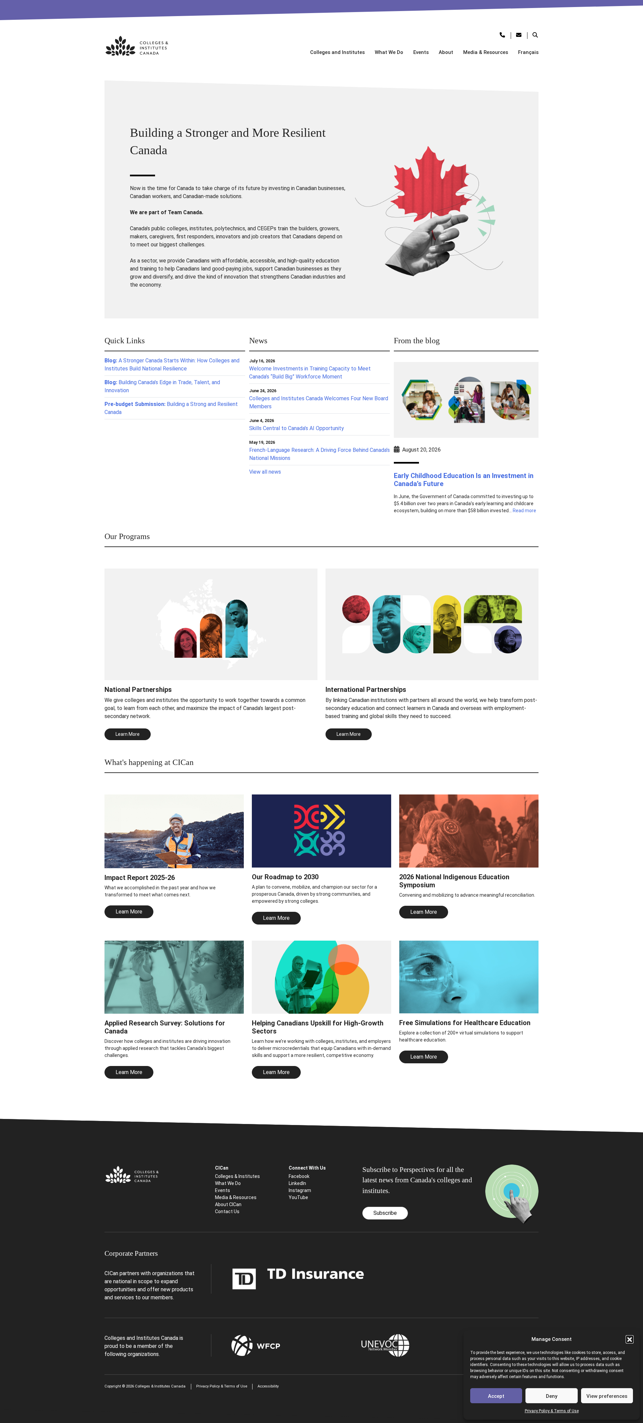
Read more (524, 510)
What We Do (389, 52)
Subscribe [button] (385, 1213)
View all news (265, 472)
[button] (629, 1339)
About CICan (228, 1204)
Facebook (299, 1176)
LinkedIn (297, 1183)
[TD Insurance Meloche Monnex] (298, 1278)
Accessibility (268, 1386)
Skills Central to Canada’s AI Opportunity (296, 428)
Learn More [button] (128, 734)
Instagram (300, 1190)
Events (421, 52)
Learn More (129, 911)
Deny (551, 1396)
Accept (496, 1396)
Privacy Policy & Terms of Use (552, 1411)
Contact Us (227, 1211)
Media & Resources (485, 52)
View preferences (606, 1396)
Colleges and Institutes (337, 52)
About (446, 52)
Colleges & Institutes (237, 1176)
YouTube (298, 1197)
